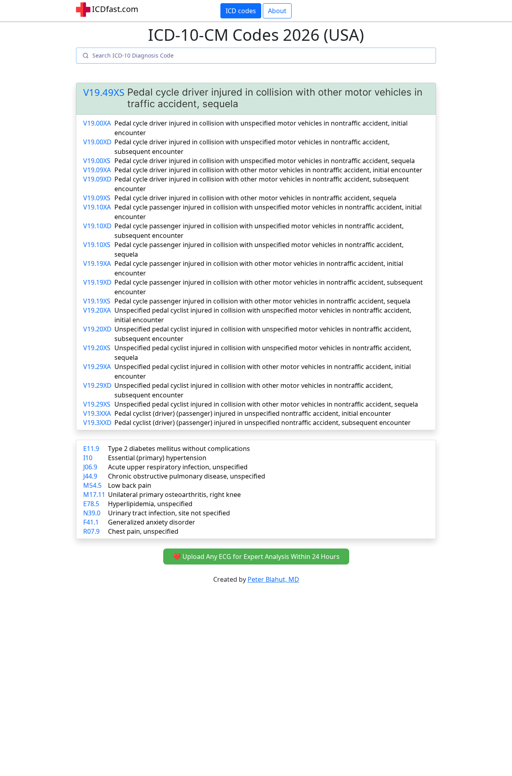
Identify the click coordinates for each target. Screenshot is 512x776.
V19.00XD (97, 142)
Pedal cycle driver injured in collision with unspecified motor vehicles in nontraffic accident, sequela (264, 160)
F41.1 (91, 522)
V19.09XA (97, 170)
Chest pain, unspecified (143, 531)
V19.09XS (96, 198)
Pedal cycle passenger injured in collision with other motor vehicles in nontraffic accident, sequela (262, 301)
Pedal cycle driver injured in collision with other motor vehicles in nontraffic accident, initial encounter (268, 170)
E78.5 (91, 503)
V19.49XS (103, 92)
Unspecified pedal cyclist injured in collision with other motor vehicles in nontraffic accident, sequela (266, 404)
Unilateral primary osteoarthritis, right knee (174, 494)
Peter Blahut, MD (273, 579)
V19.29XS (96, 404)
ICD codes (241, 10)
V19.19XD (97, 282)
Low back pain (129, 485)
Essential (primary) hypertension (157, 457)
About (277, 10)
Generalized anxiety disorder (151, 522)
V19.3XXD (97, 422)
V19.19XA (97, 263)
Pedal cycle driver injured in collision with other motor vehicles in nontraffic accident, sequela (255, 198)
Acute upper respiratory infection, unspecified (178, 467)
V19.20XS (96, 347)
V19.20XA (97, 310)
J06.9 (90, 467)
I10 (87, 457)
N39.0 (91, 513)
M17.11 (94, 494)
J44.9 (90, 476)
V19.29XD (97, 385)
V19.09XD (97, 179)
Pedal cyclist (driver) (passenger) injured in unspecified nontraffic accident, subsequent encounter (262, 422)
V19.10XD (97, 225)
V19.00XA (97, 123)
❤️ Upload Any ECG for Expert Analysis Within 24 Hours (256, 556)
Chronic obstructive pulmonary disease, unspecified (186, 476)
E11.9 (91, 448)
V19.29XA (97, 366)
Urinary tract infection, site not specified (169, 513)
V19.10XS (96, 244)
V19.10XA (97, 207)
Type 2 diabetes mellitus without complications (179, 448)
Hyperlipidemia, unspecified (150, 503)
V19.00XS (96, 160)
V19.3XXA (97, 413)
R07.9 (91, 531)
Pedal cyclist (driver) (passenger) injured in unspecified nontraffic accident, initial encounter (252, 413)
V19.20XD (97, 329)
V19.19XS (96, 301)
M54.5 (92, 485)
